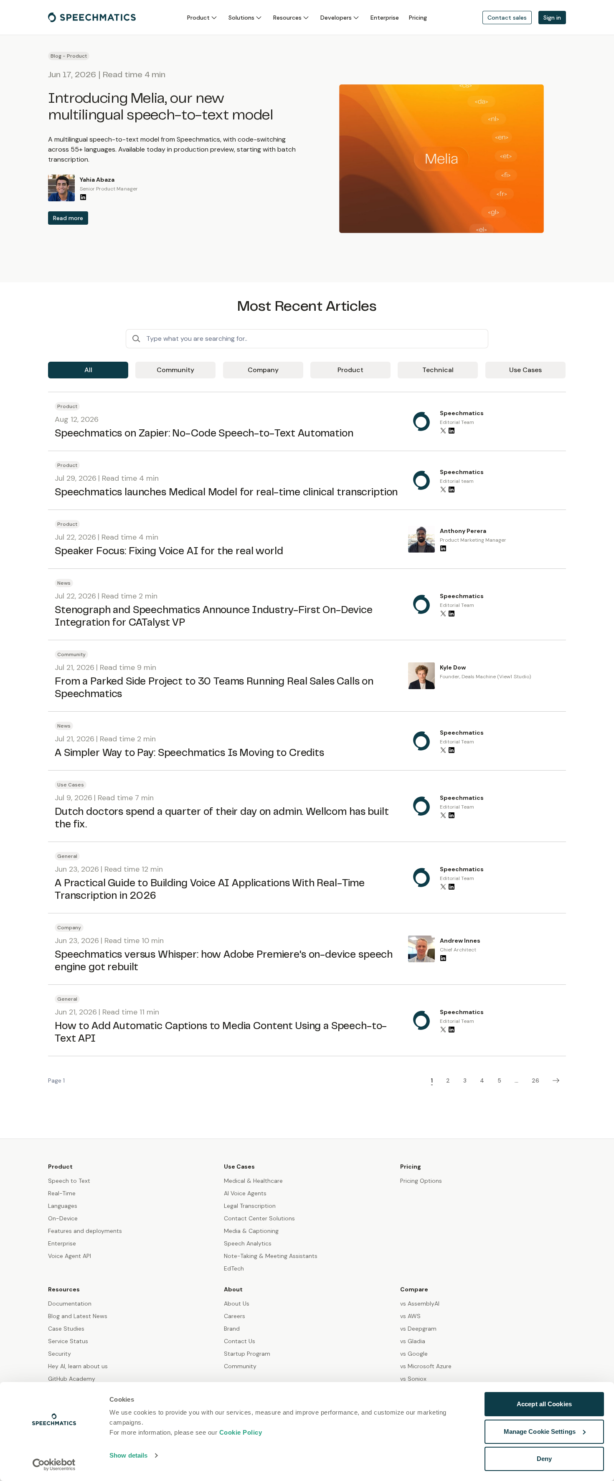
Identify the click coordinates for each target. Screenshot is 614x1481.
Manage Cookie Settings (540, 1431)
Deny (544, 1458)
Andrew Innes (460, 940)
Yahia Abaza (97, 179)
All (88, 369)
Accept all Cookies (544, 1403)
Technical (438, 369)
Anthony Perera (463, 531)
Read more (68, 218)
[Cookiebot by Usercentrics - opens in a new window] (54, 1464)
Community (175, 369)
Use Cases (525, 369)
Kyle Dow (453, 667)
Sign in (552, 17)
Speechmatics (462, 413)
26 (535, 1080)
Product (350, 369)
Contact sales (507, 17)
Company (263, 369)
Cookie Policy (240, 1432)
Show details (128, 1455)
